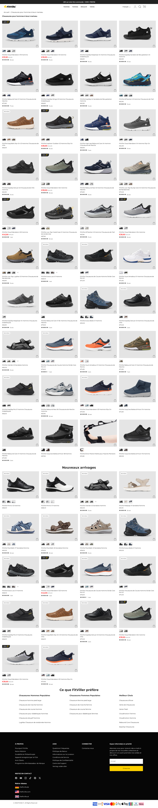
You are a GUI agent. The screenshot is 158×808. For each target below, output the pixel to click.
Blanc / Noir (43, 501)
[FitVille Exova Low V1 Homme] (59, 255)
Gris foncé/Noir (43, 272)
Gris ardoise (13, 272)
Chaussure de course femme (80, 709)
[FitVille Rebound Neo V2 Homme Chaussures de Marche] (98, 167)
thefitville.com (25, 792)
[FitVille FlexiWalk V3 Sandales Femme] (98, 527)
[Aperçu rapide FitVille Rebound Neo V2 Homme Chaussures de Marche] (115, 179)
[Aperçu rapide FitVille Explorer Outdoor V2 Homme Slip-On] (76, 134)
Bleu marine (52, 51)
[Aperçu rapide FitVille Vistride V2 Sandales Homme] (37, 356)
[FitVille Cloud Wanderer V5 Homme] (59, 34)
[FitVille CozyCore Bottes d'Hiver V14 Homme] (137, 388)
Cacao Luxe (91, 95)
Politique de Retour (60, 751)
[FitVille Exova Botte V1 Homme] (98, 300)
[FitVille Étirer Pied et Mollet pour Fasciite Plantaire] (98, 433)
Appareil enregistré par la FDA (26, 757)
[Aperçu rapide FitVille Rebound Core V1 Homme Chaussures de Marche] (37, 90)
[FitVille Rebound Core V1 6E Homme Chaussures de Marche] (59, 300)
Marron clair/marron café (130, 184)
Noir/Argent (43, 405)
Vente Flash (123, 709)
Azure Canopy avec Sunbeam (121, 95)
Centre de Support (59, 763)
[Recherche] (139, 6)
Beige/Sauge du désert (87, 228)
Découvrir (84, 7)
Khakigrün (9, 361)
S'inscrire (126, 768)
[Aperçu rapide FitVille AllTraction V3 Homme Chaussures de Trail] (154, 90)
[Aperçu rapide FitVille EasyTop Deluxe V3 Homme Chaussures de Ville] (154, 312)
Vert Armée (121, 361)
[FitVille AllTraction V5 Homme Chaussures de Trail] (98, 211)
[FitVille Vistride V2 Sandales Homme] (20, 344)
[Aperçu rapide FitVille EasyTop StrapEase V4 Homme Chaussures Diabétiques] (115, 46)
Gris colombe (13, 51)
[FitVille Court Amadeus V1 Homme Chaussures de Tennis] (137, 255)
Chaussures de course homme (30, 709)
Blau (13, 544)
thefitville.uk (24, 796)
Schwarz (4, 361)
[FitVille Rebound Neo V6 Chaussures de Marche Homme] (59, 388)
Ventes (92, 7)
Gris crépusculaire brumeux (126, 139)
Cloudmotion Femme (127, 714)
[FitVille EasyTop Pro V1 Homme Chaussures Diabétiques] (20, 388)
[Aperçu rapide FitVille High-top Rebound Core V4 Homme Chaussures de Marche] (115, 134)
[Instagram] (26, 778)
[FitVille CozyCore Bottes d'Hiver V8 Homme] (59, 433)
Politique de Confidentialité (63, 760)
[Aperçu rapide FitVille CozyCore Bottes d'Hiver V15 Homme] (154, 445)
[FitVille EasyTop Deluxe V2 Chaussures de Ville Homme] (20, 167)
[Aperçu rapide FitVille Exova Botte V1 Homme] (115, 312)
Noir (121, 51)
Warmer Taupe (87, 544)
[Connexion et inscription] (135, 6)
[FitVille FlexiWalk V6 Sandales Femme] (59, 527)
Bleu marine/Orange (82, 405)
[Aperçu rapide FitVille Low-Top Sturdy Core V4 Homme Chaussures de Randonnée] (154, 179)
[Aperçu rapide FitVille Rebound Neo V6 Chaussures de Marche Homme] (76, 400)
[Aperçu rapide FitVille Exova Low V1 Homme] (76, 267)
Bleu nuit (82, 51)
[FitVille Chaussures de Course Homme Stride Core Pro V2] (98, 255)
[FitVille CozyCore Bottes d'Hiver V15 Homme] (137, 433)
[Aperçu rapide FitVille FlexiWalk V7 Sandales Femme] (37, 539)
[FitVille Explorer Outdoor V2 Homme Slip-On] (59, 123)
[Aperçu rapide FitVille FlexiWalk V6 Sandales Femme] (76, 539)
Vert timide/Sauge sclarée (121, 184)
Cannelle (126, 317)
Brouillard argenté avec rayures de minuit (130, 95)
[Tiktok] (30, 778)
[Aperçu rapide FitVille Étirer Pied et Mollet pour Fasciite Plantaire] (115, 445)
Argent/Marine (52, 405)
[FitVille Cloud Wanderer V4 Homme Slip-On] (137, 123)
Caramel (9, 139)
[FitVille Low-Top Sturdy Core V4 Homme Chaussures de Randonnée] (137, 167)
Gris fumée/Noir (87, 317)
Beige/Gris (43, 184)
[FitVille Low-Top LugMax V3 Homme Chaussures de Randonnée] (20, 255)
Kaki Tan (4, 272)
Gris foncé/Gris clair (48, 272)
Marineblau (130, 501)
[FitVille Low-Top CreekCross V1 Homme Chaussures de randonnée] (59, 211)
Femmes (75, 7)
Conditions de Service (61, 757)
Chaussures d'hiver (126, 700)
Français (125, 7)
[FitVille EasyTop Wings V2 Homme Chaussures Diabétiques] (59, 78)
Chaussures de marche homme (31, 705)
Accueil (6, 12)
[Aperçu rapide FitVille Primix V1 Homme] (76, 496)
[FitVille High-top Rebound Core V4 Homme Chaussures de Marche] (98, 123)
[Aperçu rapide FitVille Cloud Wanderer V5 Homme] (76, 46)
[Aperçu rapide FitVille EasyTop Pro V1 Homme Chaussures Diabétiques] (37, 400)
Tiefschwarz (43, 544)
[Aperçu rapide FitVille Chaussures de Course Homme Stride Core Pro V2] (115, 267)
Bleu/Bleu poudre (87, 405)
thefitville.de (24, 787)
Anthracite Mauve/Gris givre (91, 184)
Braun (48, 544)
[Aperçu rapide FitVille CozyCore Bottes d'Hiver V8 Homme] (76, 445)
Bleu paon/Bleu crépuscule (4, 51)
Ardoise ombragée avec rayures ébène (126, 95)
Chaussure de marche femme (81, 705)
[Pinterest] (35, 778)
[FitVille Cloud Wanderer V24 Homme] (59, 167)
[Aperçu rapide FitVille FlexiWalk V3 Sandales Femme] (115, 539)
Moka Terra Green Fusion (48, 228)
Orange (82, 361)
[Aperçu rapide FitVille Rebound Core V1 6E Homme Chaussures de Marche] (76, 312)
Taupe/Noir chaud (52, 272)
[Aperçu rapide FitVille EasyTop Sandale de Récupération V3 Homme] (154, 46)
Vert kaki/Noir (48, 184)
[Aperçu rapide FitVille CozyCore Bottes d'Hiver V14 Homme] (154, 400)
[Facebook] (16, 778)
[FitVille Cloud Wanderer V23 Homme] (20, 211)
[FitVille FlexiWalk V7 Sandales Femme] (20, 527)
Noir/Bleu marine (91, 317)
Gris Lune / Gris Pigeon (4, 501)
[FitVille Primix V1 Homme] (59, 485)
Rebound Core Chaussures (129, 722)
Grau (52, 544)
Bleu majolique (9, 95)
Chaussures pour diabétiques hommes (33, 714)
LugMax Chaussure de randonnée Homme (35, 722)
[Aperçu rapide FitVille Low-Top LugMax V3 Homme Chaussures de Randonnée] (37, 267)
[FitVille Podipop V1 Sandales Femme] (137, 485)
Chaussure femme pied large (80, 700)
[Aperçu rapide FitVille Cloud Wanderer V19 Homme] (37, 46)
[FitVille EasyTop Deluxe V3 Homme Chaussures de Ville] (137, 300)
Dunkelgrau (13, 361)
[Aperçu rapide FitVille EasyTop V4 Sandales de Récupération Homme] (115, 90)
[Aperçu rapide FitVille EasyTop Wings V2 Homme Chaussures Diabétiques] (76, 90)
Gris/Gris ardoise (126, 184)
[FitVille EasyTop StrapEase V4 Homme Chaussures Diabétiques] (98, 34)
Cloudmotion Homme (127, 718)
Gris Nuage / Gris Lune (48, 501)
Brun (126, 450)
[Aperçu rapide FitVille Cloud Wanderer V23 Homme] (37, 223)
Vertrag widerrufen (60, 766)
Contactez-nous (88, 748)
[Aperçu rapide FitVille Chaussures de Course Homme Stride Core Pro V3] (76, 356)
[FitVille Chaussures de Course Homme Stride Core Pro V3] (59, 344)
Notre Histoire (20, 751)
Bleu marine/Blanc (87, 272)
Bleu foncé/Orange (52, 361)
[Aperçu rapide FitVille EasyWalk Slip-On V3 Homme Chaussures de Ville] (37, 134)
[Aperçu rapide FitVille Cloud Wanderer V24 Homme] (76, 179)
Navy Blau (48, 95)
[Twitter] (40, 778)
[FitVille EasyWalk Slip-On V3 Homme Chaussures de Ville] (20, 123)
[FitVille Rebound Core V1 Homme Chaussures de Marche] (20, 78)
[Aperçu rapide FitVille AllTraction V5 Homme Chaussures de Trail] (115, 223)
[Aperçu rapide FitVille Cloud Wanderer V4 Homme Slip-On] (154, 134)
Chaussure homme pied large (30, 700)
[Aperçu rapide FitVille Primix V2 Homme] (37, 496)
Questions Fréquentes (61, 748)
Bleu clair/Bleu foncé (48, 361)
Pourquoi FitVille (21, 748)
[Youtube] (21, 778)
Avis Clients (19, 760)
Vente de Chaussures (127, 705)
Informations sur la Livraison (63, 754)
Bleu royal (13, 228)
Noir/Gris (43, 228)
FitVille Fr (21, 803)
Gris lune (4, 317)
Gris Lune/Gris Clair (9, 228)
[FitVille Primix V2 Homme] (20, 485)
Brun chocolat (9, 184)
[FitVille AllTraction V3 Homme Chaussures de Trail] (137, 78)
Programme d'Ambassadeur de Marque (30, 763)
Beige (9, 544)
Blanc (121, 272)
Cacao (48, 450)
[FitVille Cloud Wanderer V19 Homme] (20, 34)
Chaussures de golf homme (29, 718)
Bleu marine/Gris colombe (82, 184)
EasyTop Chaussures (126, 727)
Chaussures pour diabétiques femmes (84, 714)
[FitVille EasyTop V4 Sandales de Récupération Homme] (98, 78)
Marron (43, 139)
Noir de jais (9, 51)
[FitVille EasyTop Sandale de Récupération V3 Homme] (137, 34)
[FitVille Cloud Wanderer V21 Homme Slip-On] (98, 388)
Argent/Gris (48, 405)
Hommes (67, 7)
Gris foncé (52, 95)
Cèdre (13, 139)
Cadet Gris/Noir (126, 228)
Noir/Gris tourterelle (82, 228)
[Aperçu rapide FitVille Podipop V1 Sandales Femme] (154, 496)
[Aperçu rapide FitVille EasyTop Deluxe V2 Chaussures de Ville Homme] (37, 179)
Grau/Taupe (91, 544)
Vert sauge (48, 51)
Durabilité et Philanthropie (25, 754)
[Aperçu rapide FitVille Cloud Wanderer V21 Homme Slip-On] (115, 400)
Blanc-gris (87, 361)
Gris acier (126, 51)
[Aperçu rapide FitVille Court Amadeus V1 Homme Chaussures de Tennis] (154, 267)
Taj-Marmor (126, 501)
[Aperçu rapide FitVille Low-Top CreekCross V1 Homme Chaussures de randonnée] (76, 223)
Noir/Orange (82, 272)
